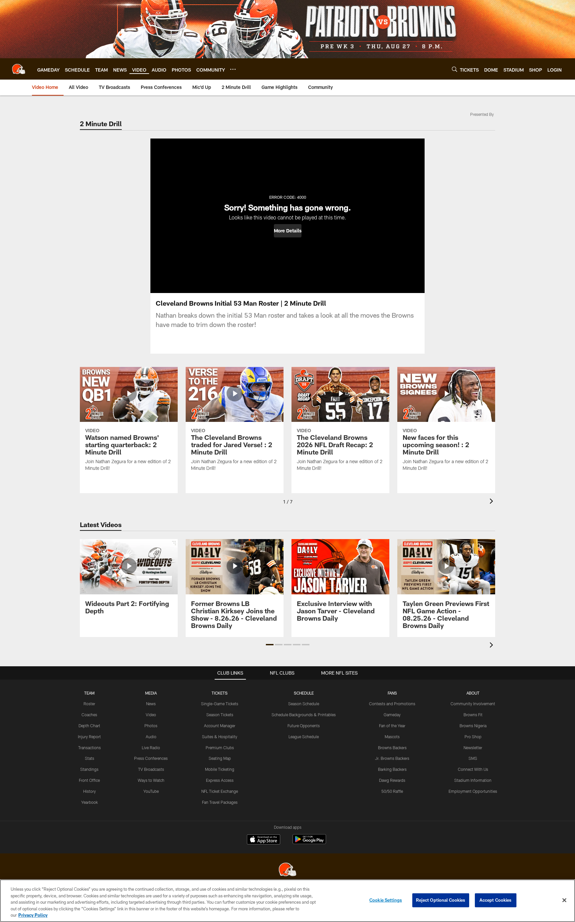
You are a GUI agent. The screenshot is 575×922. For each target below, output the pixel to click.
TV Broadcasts (151, 769)
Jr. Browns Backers (392, 758)
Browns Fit (473, 714)
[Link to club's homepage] (19, 69)
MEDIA (151, 693)
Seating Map (220, 758)
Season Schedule (303, 703)
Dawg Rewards (392, 780)
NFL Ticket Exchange (219, 791)
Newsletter (473, 747)
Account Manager (219, 725)
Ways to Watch (151, 780)
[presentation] (492, 501)
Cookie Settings (385, 900)
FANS (392, 693)
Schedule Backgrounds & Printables (304, 714)
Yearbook (89, 802)
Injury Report (89, 736)
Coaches (89, 714)
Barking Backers (392, 769)
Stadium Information (472, 780)
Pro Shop (473, 736)
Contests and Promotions (392, 703)
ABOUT (473, 693)
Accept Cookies (495, 900)
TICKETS (220, 693)
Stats (89, 758)
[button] (287, 230)
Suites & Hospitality (219, 736)
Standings (89, 769)
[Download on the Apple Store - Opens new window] (263, 840)
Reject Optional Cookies (441, 900)
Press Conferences (151, 758)
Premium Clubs (220, 747)
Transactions (89, 747)
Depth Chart (89, 725)
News (151, 703)
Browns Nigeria (473, 725)
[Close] (564, 900)
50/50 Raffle (392, 791)
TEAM (89, 693)
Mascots (392, 736)
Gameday (392, 714)
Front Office (89, 780)
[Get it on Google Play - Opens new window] (309, 842)
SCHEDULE (304, 693)
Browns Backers (392, 747)
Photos (150, 725)
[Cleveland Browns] (287, 870)
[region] (287, 900)
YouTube (151, 791)
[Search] (454, 69)
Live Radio (151, 747)
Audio (151, 736)
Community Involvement (473, 703)
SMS (473, 758)
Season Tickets (219, 714)
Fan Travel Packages (220, 802)
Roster (89, 703)
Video (151, 714)
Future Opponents (304, 725)
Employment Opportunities (473, 791)
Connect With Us (473, 769)
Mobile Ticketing (219, 769)
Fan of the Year (392, 725)
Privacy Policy (33, 915)
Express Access (220, 780)
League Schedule (303, 736)
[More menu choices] (233, 69)
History (89, 791)
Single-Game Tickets (219, 703)
